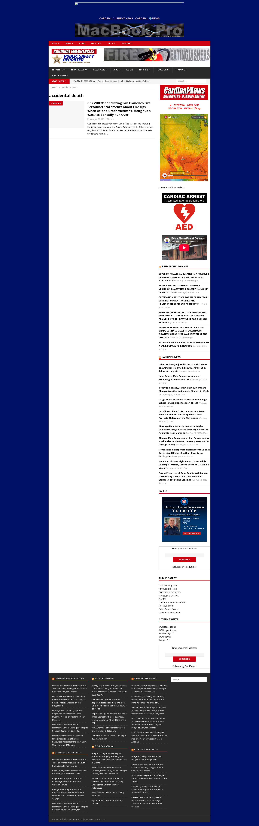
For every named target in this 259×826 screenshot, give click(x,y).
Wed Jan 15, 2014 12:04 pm (102, 119)
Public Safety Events (168, 609)
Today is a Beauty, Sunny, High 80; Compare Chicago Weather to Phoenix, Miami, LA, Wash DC (184, 391)
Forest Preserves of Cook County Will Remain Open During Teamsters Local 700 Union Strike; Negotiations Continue (183, 476)
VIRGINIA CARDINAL (105, 678)
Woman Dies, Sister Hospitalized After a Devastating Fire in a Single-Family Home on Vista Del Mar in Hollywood (148, 710)
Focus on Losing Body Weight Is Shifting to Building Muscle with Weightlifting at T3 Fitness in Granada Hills (149, 688)
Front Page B (78, 70)
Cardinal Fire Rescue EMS (69, 678)
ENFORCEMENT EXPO (170, 592)
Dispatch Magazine (168, 585)
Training (180, 70)
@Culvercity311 (166, 633)
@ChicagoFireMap (168, 626)
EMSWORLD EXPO (168, 589)
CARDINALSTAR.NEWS (145, 678)
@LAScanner (165, 636)
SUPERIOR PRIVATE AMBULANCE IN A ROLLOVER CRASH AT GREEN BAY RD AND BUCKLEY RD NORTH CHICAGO (184, 277)
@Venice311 (165, 640)
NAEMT (162, 599)
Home (54, 43)
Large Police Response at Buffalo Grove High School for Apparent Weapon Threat (67, 781)
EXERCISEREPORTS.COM (146, 749)
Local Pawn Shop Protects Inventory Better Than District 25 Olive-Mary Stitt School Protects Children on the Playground (182, 414)
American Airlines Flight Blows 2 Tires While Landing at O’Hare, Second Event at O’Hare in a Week (184, 464)
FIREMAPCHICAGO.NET (175, 266)
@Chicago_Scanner (168, 630)
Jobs (115, 70)
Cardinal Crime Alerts (68, 752)
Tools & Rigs (163, 70)
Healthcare (99, 70)
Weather (126, 43)
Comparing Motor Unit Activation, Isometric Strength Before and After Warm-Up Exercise (147, 789)
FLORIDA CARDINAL (105, 746)
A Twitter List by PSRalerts (172, 187)
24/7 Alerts (57, 70)
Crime (82, 43)
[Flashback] (66, 114)
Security (143, 70)
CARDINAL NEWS (171, 357)
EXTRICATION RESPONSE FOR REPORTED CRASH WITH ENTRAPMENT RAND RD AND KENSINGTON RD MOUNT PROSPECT (183, 300)
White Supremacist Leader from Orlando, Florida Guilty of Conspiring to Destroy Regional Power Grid (109, 770)
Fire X (110, 43)
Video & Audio (59, 75)
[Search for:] (192, 80)
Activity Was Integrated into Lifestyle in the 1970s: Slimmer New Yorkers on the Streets (149, 778)
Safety (129, 70)
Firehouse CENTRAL (169, 595)
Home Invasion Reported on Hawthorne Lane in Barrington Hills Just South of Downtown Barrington (184, 453)
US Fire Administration (169, 612)
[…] (107, 133)
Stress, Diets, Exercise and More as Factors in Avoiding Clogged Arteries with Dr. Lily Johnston (147, 767)
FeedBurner (190, 566)
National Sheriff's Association (173, 602)
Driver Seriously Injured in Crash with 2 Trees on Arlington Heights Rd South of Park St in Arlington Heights (183, 368)
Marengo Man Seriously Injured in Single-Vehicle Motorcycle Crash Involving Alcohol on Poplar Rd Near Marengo (183, 429)
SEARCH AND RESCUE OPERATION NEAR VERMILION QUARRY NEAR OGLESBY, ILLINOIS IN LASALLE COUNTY (183, 289)
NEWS (68, 43)
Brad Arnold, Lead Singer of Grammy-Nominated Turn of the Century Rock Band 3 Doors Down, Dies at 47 (148, 699)
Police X (95, 43)
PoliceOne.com (166, 605)
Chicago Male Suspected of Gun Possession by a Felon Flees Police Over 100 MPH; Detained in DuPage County (184, 441)
